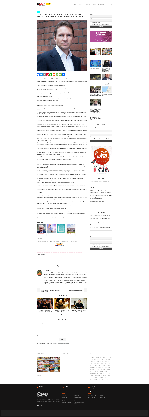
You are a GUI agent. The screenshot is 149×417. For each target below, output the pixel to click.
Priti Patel (104, 375)
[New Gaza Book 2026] (95, 51)
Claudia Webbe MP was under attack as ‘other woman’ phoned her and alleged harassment (106, 70)
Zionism (106, 379)
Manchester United (103, 371)
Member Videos (65, 397)
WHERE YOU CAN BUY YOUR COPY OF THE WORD (107, 57)
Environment (88, 4)
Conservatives (92, 361)
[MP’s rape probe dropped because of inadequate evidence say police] (107, 77)
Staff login (102, 397)
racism (109, 375)
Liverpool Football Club (94, 371)
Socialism (95, 377)
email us (66, 257)
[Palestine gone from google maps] (107, 89)
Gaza (96, 365)
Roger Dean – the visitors (95, 68)
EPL (109, 363)
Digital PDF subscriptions (67, 399)
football (91, 365)
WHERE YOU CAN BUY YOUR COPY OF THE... (47, 374)
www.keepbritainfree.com (78, 103)
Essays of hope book (66, 402)
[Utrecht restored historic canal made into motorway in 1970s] (95, 89)
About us (64, 395)
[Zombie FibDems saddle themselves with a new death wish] (45, 303)
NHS (97, 373)
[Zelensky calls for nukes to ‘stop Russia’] (79, 303)
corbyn (98, 361)
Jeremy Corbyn (100, 367)
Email (91, 18)
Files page (102, 395)
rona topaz (92, 222)
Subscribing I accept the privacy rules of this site (100, 24)
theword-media (43, 18)
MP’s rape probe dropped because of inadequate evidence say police (106, 83)
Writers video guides (92, 395)
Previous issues (77, 400)
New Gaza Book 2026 (94, 56)
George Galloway (102, 365)
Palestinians (108, 373)
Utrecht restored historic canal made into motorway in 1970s (95, 95)
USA (99, 379)
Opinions (80, 4)
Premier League (97, 375)
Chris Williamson (100, 359)
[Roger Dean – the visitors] (95, 63)
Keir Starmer (92, 369)
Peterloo (91, 375)
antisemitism (105, 357)
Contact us (76, 395)
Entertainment (101, 4)
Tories (106, 377)
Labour (97, 369)
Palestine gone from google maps (107, 95)
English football (104, 363)
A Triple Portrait (93, 187)
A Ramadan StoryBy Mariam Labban (95, 82)
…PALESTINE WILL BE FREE (105, 215)
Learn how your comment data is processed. (60, 343)
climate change (107, 359)
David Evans (96, 363)
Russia (91, 377)
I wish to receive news (95, 22)
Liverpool (109, 369)
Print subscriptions (78, 399)
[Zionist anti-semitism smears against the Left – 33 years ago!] (62, 303)
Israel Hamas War (93, 367)
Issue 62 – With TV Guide (101, 231)
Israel (108, 365)
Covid (109, 361)
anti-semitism (92, 357)
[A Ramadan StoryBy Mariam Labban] (95, 77)
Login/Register (146, 1)
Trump (91, 379)
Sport (94, 4)
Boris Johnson (92, 359)
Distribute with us (77, 397)
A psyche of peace (94, 184)
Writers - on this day (92, 397)
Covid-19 (91, 363)
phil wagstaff (92, 231)
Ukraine (95, 379)
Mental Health (92, 373)
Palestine (101, 373)
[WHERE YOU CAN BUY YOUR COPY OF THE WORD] (107, 51)
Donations (64, 400)
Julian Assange (107, 367)
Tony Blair (101, 377)
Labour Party (103, 369)
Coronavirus (103, 361)
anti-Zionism (98, 357)
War (102, 379)
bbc (110, 357)
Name (91, 14)
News (75, 4)
